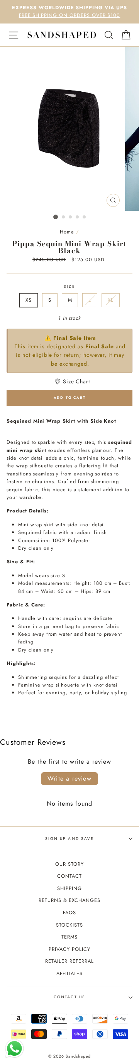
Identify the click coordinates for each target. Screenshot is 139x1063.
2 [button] (64, 217)
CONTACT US (69, 997)
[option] (69, 12)
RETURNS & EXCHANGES (69, 900)
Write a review (69, 778)
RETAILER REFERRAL (69, 961)
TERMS (69, 936)
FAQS (69, 912)
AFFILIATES (69, 973)
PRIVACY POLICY (69, 949)
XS (28, 300)
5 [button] (84, 217)
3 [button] (71, 217)
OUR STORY (69, 864)
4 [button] (78, 217)
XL (111, 300)
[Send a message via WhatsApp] (14, 1048)
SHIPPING (69, 888)
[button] (72, 381)
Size (69, 286)
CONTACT (69, 876)
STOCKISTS (69, 925)
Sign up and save (69, 838)
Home (67, 231)
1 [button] (55, 217)
